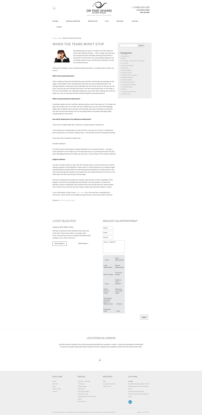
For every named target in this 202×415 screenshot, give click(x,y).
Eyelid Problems (127, 77)
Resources (120, 21)
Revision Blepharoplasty (119, 266)
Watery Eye (81, 389)
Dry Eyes (125, 63)
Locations (134, 21)
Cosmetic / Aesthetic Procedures (133, 61)
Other (118, 311)
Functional (81, 384)
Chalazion (119, 304)
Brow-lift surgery (108, 274)
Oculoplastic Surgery (129, 84)
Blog (107, 21)
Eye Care (62, 200)
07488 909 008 (141, 7)
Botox (124, 58)
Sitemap (139, 412)
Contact (59, 27)
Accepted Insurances (109, 384)
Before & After (92, 21)
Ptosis (124, 89)
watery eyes (80, 192)
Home (54, 38)
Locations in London (143, 10)
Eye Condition (127, 70)
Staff (104, 381)
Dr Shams (55, 21)
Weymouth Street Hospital (136, 391)
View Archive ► (83, 243)
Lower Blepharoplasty (108, 266)
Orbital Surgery (82, 386)
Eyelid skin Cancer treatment (118, 281)
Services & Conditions (73, 21)
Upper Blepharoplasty (119, 259)
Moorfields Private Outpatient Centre (139, 384)
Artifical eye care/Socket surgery (118, 291)
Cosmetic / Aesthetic (84, 381)
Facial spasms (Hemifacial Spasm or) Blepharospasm (108, 301)
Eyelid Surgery (127, 80)
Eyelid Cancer (126, 72)
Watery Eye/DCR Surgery (106, 291)
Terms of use (146, 412)
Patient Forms (107, 386)
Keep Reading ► (60, 243)
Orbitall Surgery (127, 87)
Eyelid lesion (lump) (107, 310)
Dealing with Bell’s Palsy (63, 227)
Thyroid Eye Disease (129, 91)
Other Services (82, 401)
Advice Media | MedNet (109, 412)
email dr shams (145, 12)
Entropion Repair (128, 65)
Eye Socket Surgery (83, 391)
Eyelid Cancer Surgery (129, 75)
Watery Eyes (70, 200)
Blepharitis (125, 56)
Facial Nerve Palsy (128, 82)
